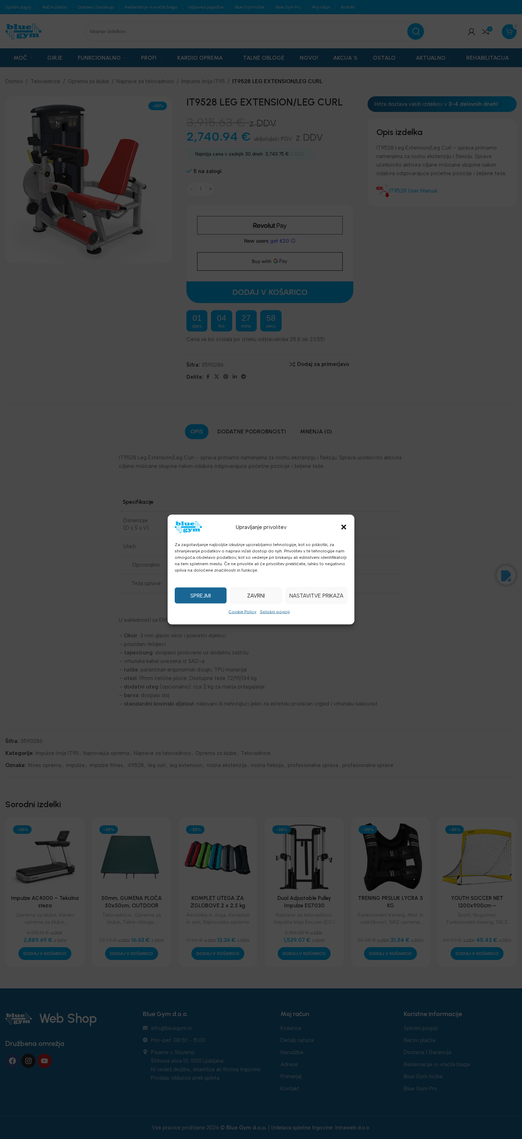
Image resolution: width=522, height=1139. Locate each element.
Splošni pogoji (275, 611)
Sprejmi (200, 595)
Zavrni (256, 595)
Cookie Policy (242, 611)
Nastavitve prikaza (316, 595)
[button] (343, 527)
